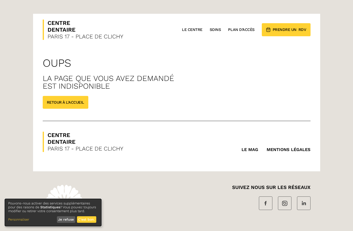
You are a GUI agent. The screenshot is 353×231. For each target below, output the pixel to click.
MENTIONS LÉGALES (289, 149)
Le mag (250, 149)
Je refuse (66, 219)
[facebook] (265, 203)
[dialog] (53, 212)
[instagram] (284, 203)
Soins (215, 29)
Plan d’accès (241, 29)
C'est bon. (86, 219)
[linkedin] (304, 203)
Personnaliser (18, 219)
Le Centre (192, 29)
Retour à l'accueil (65, 102)
